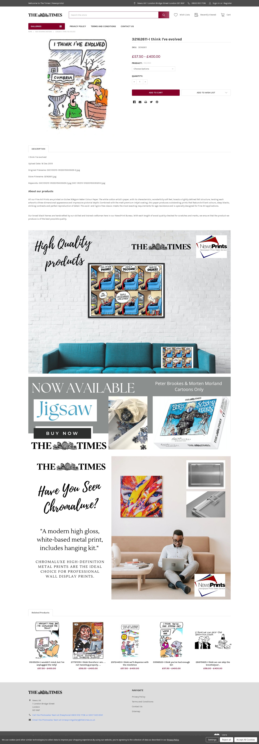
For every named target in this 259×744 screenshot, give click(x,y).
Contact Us (127, 26)
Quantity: (137, 76)
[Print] (145, 102)
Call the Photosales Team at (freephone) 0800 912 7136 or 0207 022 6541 (67, 715)
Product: (141, 63)
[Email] (140, 102)
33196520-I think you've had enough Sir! (171, 663)
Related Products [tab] (40, 612)
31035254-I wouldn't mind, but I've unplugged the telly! (46, 663)
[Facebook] (134, 102)
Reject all (226, 739)
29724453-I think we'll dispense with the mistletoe (130, 663)
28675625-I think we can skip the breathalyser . (213, 663)
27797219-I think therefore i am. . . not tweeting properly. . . (88, 663)
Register (228, 3)
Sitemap (136, 711)
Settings (212, 739)
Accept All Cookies (245, 739)
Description (38, 149)
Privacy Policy (78, 26)
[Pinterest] (157, 102)
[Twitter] (151, 102)
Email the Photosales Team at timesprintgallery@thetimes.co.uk (63, 720)
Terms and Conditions (103, 26)
